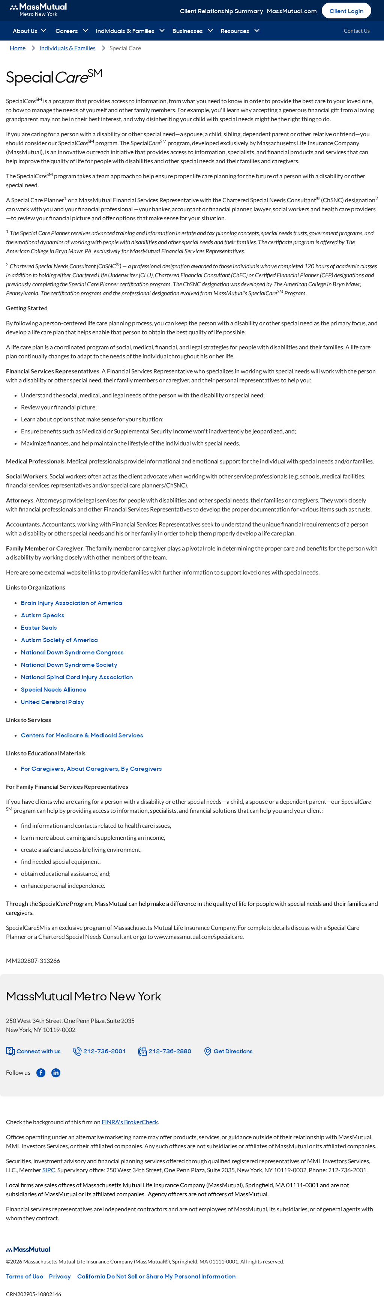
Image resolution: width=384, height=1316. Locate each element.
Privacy (60, 1275)
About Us (25, 30)
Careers (67, 30)
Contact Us (357, 30)
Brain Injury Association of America (72, 602)
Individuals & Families (125, 30)
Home (18, 47)
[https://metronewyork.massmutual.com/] (46, 10)
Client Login (346, 10)
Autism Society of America (59, 639)
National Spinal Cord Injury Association (77, 676)
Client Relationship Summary (222, 10)
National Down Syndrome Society (69, 664)
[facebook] (40, 1072)
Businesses (187, 30)
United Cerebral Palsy (52, 701)
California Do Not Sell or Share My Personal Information (156, 1275)
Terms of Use (24, 1275)
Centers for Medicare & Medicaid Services (82, 734)
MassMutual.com (292, 10)
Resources (235, 30)
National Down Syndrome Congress (72, 651)
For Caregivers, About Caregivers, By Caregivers (91, 768)
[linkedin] (55, 1072)
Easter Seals (39, 627)
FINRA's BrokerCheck (130, 1121)
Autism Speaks (43, 614)
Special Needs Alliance (53, 688)
